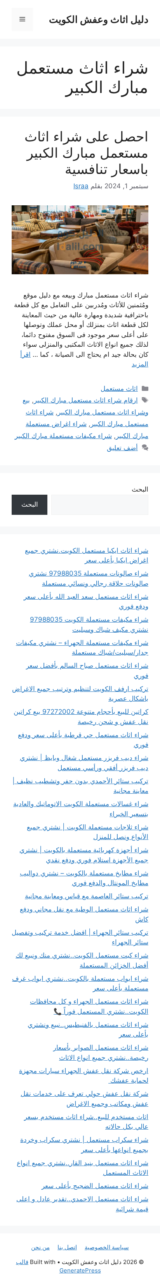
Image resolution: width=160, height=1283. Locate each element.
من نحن (40, 1247)
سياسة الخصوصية (107, 1247)
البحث (140, 489)
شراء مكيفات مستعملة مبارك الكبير (63, 436)
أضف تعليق (122, 448)
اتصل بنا (67, 1247)
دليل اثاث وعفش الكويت (98, 19)
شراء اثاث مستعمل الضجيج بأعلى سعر (95, 1186)
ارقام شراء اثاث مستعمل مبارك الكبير (86, 400)
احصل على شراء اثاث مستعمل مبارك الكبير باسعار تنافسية (86, 152)
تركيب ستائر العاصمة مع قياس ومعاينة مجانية (86, 896)
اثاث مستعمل (119, 388)
